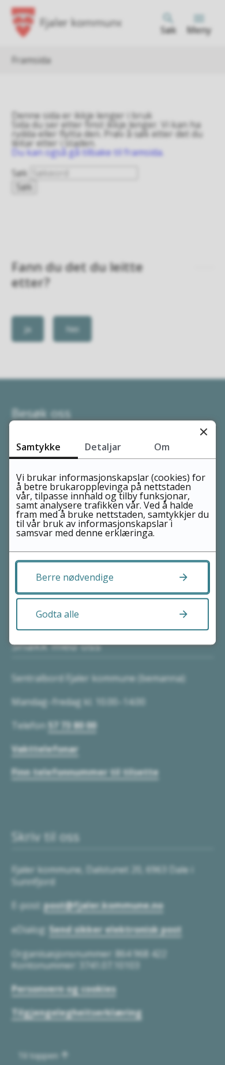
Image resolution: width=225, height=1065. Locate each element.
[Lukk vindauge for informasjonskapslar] (203, 432)
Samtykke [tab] (38, 447)
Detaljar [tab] (103, 447)
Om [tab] (162, 447)
